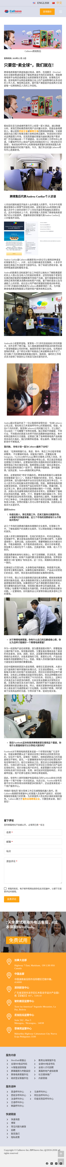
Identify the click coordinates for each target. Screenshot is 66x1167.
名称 (9, 832)
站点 (8, 851)
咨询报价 (47, 11)
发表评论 (11, 899)
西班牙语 (23, 131)
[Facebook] (47, 1163)
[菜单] (60, 11)
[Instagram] (56, 1163)
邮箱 (9, 842)
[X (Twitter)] (51, 1163)
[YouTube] (61, 1163)
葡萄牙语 (34, 131)
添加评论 (11, 861)
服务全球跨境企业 (31, 799)
